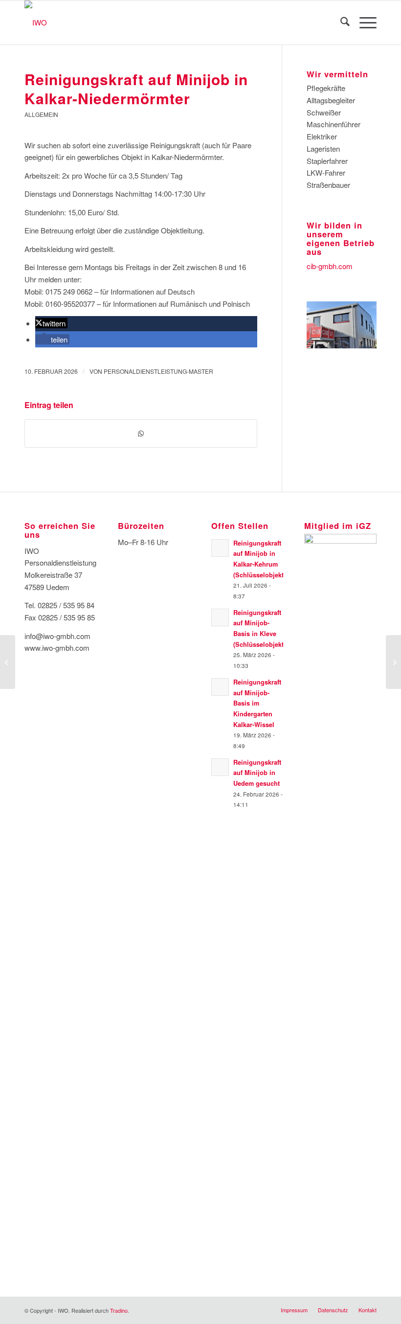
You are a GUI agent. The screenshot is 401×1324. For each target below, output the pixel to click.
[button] (51, 323)
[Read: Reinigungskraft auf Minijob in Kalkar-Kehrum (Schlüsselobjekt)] (220, 548)
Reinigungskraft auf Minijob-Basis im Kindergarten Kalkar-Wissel (257, 703)
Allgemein (41, 114)
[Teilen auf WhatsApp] (141, 433)
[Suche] (340, 22)
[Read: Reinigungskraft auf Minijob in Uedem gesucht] (220, 767)
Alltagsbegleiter (331, 100)
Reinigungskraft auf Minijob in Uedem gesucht (257, 773)
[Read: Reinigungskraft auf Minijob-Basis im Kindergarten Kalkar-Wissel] (220, 687)
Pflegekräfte (326, 88)
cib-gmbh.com (330, 266)
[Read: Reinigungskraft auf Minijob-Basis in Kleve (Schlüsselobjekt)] (220, 617)
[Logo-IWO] (35, 22)
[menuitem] (340, 22)
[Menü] (363, 22)
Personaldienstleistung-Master (158, 371)
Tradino (119, 1310)
